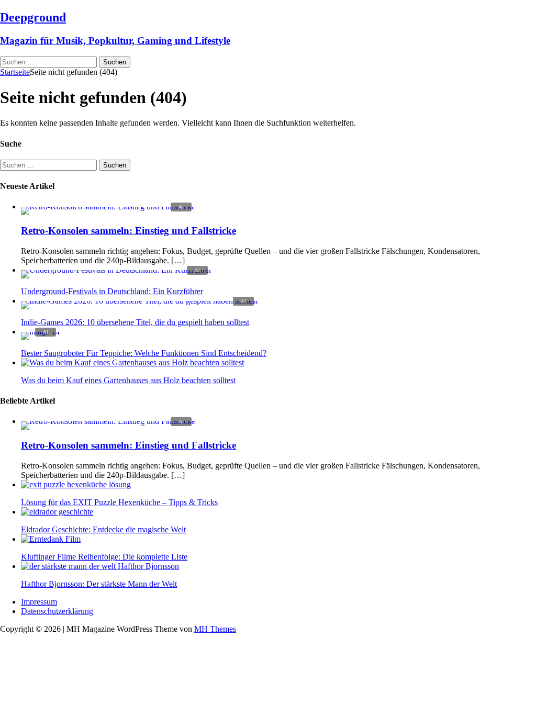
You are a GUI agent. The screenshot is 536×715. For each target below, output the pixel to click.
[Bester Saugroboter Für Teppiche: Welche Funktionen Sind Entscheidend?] (40, 331)
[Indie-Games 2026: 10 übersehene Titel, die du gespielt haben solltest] (139, 300)
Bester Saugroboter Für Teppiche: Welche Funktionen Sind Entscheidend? (143, 353)
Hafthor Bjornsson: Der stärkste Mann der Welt (99, 583)
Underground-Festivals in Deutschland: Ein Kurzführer (112, 291)
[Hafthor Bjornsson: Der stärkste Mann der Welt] (100, 566)
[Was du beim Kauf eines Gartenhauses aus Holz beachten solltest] (132, 362)
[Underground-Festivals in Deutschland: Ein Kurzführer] (116, 269)
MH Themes (215, 628)
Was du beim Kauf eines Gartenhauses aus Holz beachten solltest (128, 380)
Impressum (39, 601)
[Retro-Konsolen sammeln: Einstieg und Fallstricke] (108, 206)
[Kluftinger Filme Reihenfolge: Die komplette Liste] (51, 538)
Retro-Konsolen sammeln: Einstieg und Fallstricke (128, 230)
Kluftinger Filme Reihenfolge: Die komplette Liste (104, 556)
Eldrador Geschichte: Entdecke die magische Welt (103, 529)
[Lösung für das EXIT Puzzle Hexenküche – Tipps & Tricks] (76, 484)
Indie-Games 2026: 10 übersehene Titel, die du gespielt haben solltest (135, 322)
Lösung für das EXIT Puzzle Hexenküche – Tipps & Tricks (119, 502)
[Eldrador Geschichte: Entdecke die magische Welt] (57, 511)
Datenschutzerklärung (57, 611)
